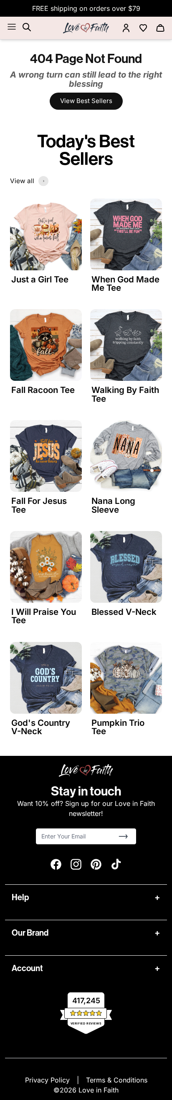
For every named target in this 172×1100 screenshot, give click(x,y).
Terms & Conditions (116, 1080)
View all (22, 181)
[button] (123, 836)
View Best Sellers (86, 101)
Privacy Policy (48, 1080)
